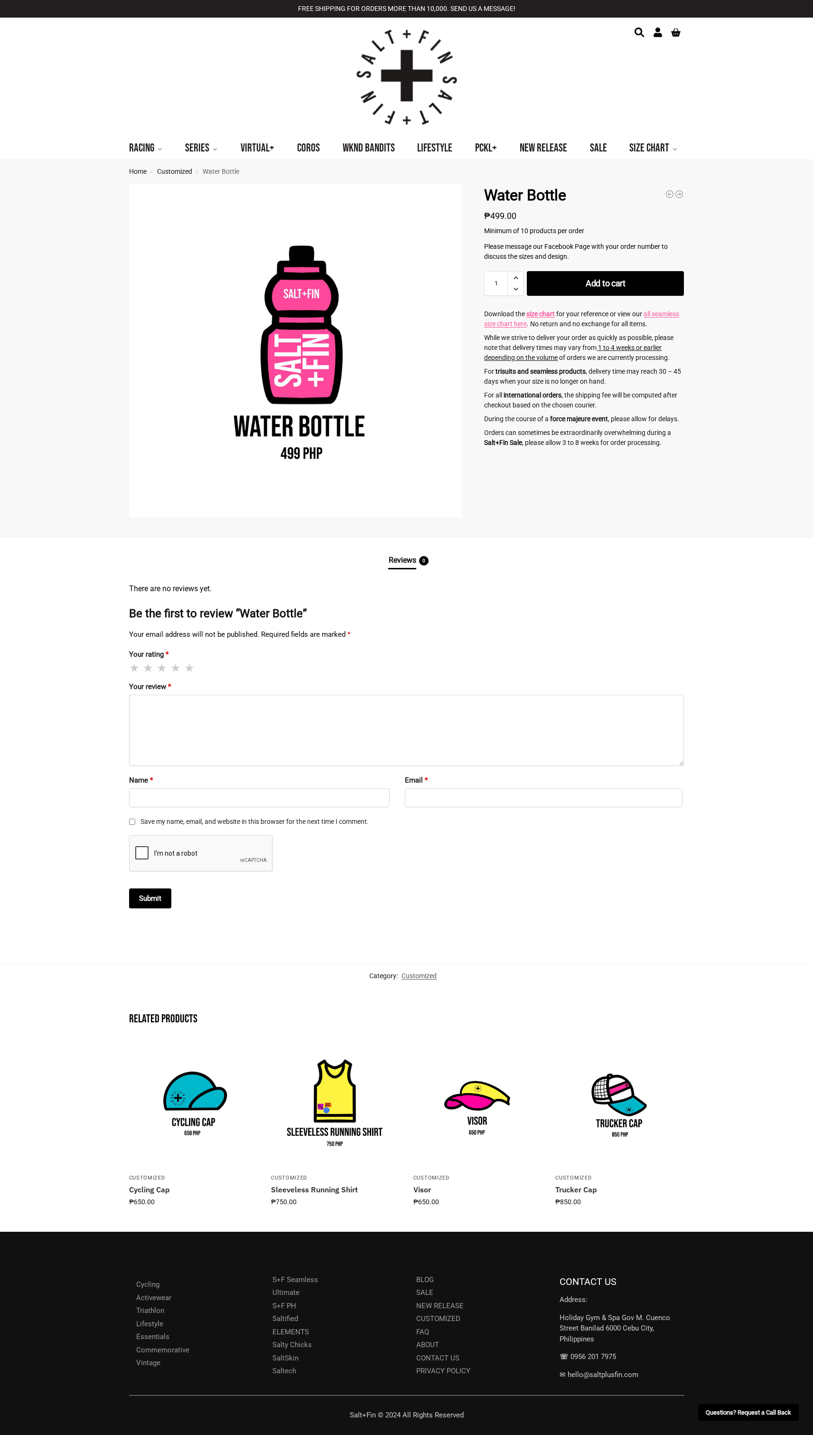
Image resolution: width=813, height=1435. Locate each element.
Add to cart (606, 283)
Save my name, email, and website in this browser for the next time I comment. (254, 821)
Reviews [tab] (407, 560)
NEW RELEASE (440, 1306)
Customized (174, 171)
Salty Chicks (292, 1345)
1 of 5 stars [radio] (134, 668)
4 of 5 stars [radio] (176, 668)
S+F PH (284, 1306)
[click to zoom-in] (295, 350)
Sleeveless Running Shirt (314, 1189)
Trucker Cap (576, 1189)
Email (416, 780)
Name (141, 780)
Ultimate (285, 1292)
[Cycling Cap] (193, 1105)
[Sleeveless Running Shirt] (335, 1105)
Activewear (153, 1297)
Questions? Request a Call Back (748, 1412)
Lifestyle (149, 1324)
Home (138, 171)
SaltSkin (285, 1358)
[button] (515, 278)
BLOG (425, 1279)
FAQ (422, 1332)
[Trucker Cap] (619, 1105)
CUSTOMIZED (438, 1318)
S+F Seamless (295, 1279)
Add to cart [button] (193, 1222)
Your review (150, 686)
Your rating (148, 654)
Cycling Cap (149, 1189)
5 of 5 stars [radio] (190, 668)
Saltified (285, 1318)
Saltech (284, 1371)
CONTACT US (437, 1358)
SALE (424, 1292)
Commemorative (162, 1350)
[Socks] (669, 194)
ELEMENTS (290, 1332)
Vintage (148, 1363)
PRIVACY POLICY (443, 1371)
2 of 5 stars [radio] (148, 668)
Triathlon (150, 1310)
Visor (422, 1189)
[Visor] (477, 1105)
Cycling (147, 1284)
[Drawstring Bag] (679, 194)
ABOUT (427, 1345)
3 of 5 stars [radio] (162, 668)
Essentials (152, 1336)
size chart (540, 314)
